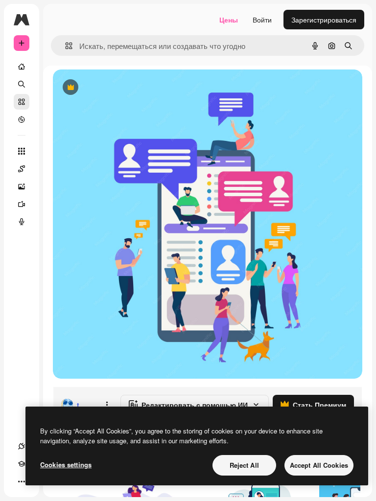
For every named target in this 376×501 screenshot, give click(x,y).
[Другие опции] (107, 404)
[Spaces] (21, 169)
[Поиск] (21, 84)
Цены (228, 19)
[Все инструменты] (21, 151)
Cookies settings (66, 464)
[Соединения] (21, 446)
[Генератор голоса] (21, 221)
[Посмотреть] (21, 119)
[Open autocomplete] (64, 45)
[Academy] (21, 464)
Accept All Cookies (319, 465)
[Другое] (21, 481)
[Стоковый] (21, 102)
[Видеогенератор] (21, 204)
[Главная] (21, 66)
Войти (262, 19)
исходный (118, 88)
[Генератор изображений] (21, 186)
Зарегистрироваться (323, 19)
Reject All (244, 465)
